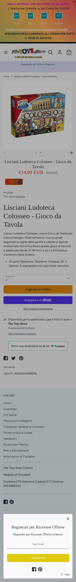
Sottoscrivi (38, 558)
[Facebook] (34, 569)
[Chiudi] (68, 518)
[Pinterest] (40, 569)
